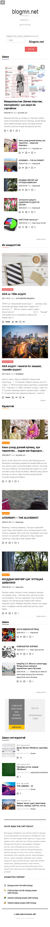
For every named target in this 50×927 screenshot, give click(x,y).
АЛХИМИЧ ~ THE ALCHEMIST (31, 160)
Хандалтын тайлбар (14, 877)
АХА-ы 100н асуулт (14, 294)
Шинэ (5, 56)
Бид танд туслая (39, 223)
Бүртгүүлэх (25, 25)
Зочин (33, 753)
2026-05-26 (23, 223)
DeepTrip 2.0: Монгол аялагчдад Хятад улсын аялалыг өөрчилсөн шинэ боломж (32, 666)
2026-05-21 (21, 633)
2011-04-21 (6, 374)
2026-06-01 (23, 208)
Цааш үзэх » (41, 239)
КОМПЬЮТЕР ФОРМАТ (27, 646)
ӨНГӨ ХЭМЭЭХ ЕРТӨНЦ (28, 629)
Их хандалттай (11, 245)
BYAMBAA (19, 374)
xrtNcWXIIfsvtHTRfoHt (39, 773)
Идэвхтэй (8, 406)
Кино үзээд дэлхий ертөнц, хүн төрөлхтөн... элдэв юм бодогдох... (32, 142)
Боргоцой (36, 164)
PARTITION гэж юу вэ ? (28, 220)
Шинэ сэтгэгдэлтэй (13, 737)
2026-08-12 (8, 113)
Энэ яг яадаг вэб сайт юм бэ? (18, 826)
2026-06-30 (23, 186)
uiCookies (29, 918)
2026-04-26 (21, 672)
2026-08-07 (23, 148)
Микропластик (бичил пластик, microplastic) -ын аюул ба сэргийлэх (23, 105)
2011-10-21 (6, 298)
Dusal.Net (31, 914)
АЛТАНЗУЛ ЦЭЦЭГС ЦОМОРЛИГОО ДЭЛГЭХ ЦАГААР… (29, 202)
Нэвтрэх (24, 20)
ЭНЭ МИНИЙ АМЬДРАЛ (25, 298)
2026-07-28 (23, 164)
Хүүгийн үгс (22, 113)
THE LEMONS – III (25, 786)
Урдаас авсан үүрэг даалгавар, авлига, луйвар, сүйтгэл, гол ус (31, 804)
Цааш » (43, 400)
